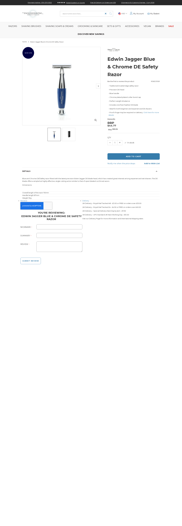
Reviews (23, 201)
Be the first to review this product (120, 81)
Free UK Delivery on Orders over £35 (103, 2)
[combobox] (86, 13)
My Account (138, 14)
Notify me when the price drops (121, 163)
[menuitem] (12, 26)
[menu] (91, 30)
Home (24, 42)
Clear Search (106, 13)
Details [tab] (26, 171)
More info (111, 119)
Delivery (85, 201)
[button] (122, 13)
